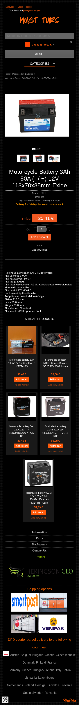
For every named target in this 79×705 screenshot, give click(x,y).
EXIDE (43, 193)
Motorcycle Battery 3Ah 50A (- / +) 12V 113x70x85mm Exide (31, 78)
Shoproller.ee (69, 700)
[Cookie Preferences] (5, 700)
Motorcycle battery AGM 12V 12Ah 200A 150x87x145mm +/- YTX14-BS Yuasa (39, 497)
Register (28, 7)
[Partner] (41, 572)
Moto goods (17, 74)
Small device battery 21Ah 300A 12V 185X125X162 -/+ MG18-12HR (55, 431)
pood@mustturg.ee (31, 10)
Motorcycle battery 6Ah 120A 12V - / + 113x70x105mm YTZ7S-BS (22, 431)
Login (20, 7)
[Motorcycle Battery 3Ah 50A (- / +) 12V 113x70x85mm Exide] (23, 158)
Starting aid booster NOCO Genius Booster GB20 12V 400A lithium (55, 363)
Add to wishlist (39, 250)
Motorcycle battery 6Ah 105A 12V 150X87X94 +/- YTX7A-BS (21, 363)
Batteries (29, 74)
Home (7, 74)
